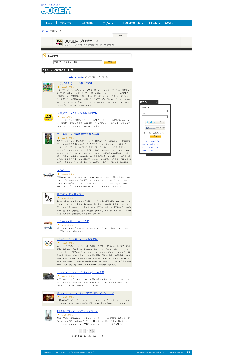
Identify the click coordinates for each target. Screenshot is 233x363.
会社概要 (79, 352)
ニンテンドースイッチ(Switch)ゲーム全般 (80, 272)
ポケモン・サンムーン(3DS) (73, 221)
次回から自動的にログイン (156, 133)
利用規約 (47, 352)
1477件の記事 (67, 297)
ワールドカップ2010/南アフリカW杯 (78, 134)
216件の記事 (66, 198)
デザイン (108, 23)
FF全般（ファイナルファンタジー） (77, 311)
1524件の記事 (67, 243)
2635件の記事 (67, 87)
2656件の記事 (67, 276)
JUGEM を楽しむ (132, 23)
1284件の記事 (67, 138)
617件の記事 (66, 225)
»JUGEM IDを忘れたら (150, 144)
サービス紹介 (87, 23)
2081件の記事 (67, 174)
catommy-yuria (76, 77)
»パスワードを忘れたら (150, 147)
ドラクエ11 (63, 170)
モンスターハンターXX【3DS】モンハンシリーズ (85, 293)
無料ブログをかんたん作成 (50, 5)
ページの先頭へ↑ (188, 352)
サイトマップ (89, 352)
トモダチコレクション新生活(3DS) (77, 113)
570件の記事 (66, 315)
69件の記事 (66, 117)
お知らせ (170, 23)
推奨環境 (72, 352)
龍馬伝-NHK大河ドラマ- (70, 194)
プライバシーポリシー (59, 352)
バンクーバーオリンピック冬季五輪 (77, 239)
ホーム (49, 23)
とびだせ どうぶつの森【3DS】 (75, 83)
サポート (153, 23)
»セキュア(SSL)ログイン (150, 141)
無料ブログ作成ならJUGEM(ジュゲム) (56, 12)
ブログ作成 (66, 23)
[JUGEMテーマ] (120, 35)
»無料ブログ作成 (148, 150)
